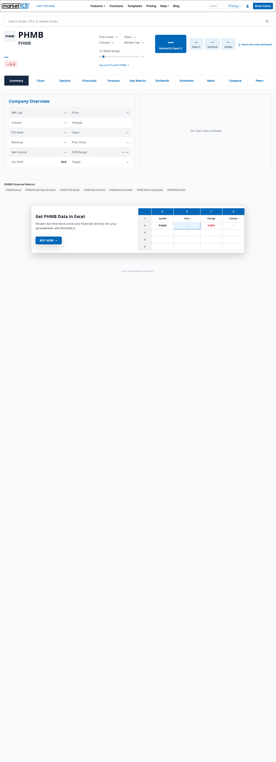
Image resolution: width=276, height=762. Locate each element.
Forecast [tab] (114, 81)
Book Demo (263, 6)
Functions (116, 6)
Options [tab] (65, 81)
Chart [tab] (41, 81)
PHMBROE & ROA (176, 190)
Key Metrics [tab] (138, 81)
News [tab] (211, 81)
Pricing (151, 6)
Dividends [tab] (162, 81)
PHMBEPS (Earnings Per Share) (40, 190)
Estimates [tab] (187, 81)
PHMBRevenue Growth (121, 190)
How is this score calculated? (257, 44)
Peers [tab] (259, 81)
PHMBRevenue (13, 190)
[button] (98, 6)
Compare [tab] (235, 81)
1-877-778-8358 (45, 6)
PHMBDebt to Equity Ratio (150, 190)
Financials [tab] (89, 81)
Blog (176, 6)
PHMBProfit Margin (70, 190)
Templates (134, 6)
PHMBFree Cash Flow (94, 190)
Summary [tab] (16, 81)
